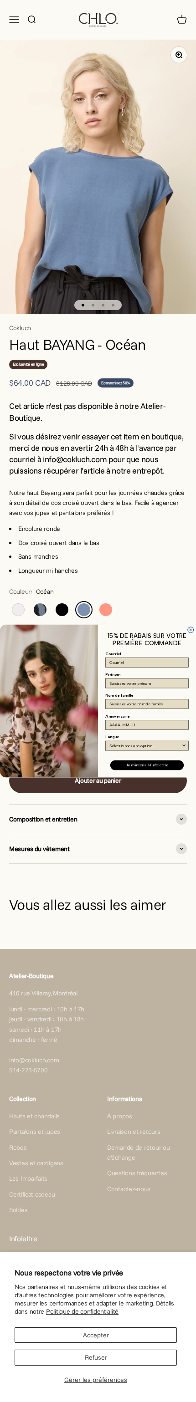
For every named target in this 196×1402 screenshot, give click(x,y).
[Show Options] (183, 745)
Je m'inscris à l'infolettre (147, 765)
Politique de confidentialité (82, 1311)
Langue (112, 736)
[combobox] (145, 745)
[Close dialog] (191, 630)
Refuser (96, 1357)
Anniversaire (117, 716)
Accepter (96, 1335)
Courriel (113, 654)
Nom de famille (119, 695)
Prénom (112, 674)
